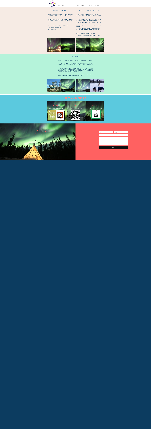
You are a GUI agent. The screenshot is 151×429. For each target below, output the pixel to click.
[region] (54, 45)
